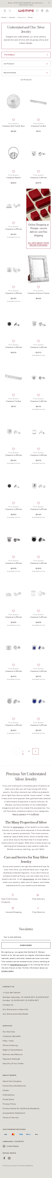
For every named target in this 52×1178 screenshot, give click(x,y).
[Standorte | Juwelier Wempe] (42, 10)
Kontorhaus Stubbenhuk (14, 1086)
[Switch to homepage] (26, 10)
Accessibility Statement (14, 1113)
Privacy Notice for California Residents (21, 1108)
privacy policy (7, 971)
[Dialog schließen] (50, 2)
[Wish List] (37, 10)
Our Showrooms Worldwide (15, 1014)
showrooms (28, 879)
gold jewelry (18, 827)
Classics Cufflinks (38, 178)
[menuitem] (4, 10)
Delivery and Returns (13, 1054)
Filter (9, 55)
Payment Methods (11, 1059)
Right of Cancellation (13, 1050)
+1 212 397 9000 (11, 993)
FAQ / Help (8, 1041)
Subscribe (26, 945)
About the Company (12, 1081)
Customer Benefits (12, 1036)
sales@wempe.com (18, 965)
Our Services (9, 1032)
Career (6, 1090)
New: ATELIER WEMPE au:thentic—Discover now (26, 4)
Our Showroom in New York (15, 1009)
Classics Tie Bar (38, 126)
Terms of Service (11, 1117)
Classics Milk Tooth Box (13, 126)
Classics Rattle (13, 178)
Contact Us (8, 1005)
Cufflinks (35, 814)
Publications (8, 1095)
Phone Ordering (10, 1045)
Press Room (8, 1099)
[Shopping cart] (47, 10)
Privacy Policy (9, 1104)
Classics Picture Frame (38, 293)
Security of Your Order (13, 1063)
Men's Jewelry (19, 814)
